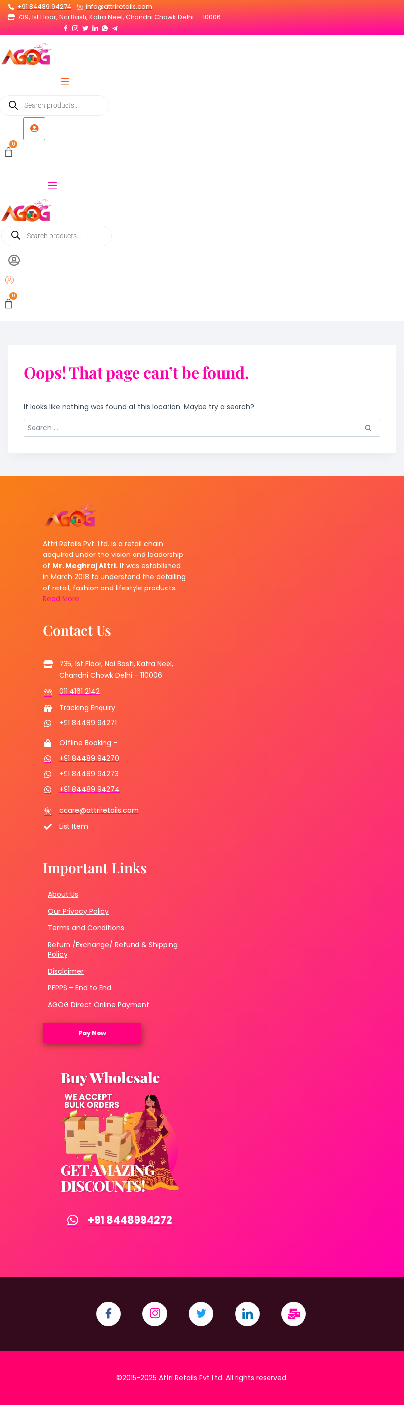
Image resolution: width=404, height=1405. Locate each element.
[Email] (293, 1314)
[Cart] (8, 152)
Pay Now (92, 1033)
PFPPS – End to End (79, 988)
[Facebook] (65, 26)
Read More (61, 599)
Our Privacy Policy (78, 911)
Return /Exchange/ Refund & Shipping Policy (113, 949)
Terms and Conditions (86, 928)
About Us (63, 894)
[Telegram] (115, 26)
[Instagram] (75, 26)
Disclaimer (66, 971)
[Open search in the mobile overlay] (56, 236)
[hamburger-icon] (65, 82)
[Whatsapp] (105, 26)
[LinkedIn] (95, 26)
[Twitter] (85, 26)
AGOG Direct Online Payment (98, 1005)
